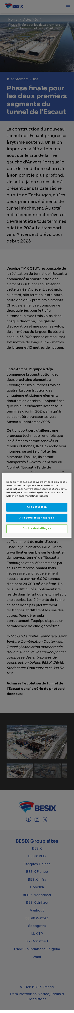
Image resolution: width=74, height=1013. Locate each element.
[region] (37, 505)
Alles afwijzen (37, 507)
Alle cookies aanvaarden (36, 517)
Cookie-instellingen (37, 528)
